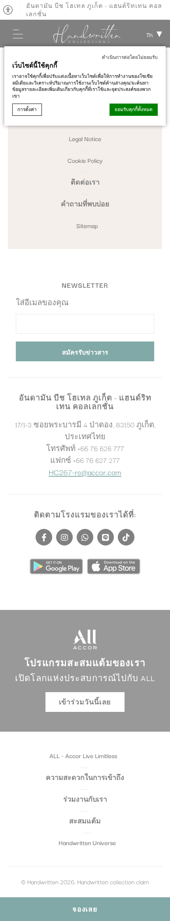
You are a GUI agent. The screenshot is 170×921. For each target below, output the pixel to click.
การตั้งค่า (27, 109)
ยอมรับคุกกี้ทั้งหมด (134, 109)
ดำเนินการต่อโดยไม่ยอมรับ (130, 57)
